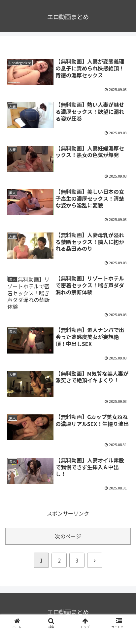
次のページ (68, 536)
